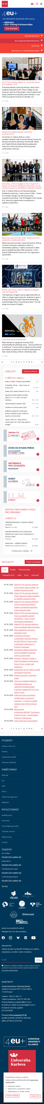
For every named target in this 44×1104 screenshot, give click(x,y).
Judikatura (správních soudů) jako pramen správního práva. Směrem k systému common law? (17, 413)
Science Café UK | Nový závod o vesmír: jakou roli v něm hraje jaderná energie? (17, 422)
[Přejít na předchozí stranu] (2, 362)
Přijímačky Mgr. (24, 569)
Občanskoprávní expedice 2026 (15, 404)
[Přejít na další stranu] (42, 362)
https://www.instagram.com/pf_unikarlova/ (10, 937)
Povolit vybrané (12, 1096)
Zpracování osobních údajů (10, 970)
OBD (3, 786)
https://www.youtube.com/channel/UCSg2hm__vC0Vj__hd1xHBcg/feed (33, 937)
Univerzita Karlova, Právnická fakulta (16, 986)
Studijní (13, 569)
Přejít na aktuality (33, 562)
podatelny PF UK (20, 1015)
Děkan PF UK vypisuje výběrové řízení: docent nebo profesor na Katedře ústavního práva (26, 587)
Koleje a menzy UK (8, 746)
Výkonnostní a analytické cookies (19, 1089)
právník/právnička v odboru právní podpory (19, 523)
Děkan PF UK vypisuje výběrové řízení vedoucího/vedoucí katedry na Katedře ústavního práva (26, 596)
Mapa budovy (7, 837)
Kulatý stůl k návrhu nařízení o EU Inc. (17, 391)
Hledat (37, 4)
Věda (19, 575)
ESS (3, 781)
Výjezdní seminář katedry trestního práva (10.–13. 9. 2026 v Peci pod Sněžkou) (16, 397)
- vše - (4, 569)
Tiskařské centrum (8, 831)
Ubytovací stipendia (9, 762)
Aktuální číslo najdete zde (11, 857)
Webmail (5, 775)
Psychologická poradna (10, 826)
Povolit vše (35, 1096)
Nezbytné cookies (14, 1086)
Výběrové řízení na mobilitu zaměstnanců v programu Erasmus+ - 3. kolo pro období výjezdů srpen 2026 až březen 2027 (25, 701)
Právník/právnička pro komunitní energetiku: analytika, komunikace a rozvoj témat (19, 534)
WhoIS (4, 791)
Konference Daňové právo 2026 (15, 407)
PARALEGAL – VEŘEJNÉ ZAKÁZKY (16, 543)
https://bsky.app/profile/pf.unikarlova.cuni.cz (18, 937)
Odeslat (38, 960)
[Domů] (5, 4)
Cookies (5, 842)
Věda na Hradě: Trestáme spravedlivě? (17, 381)
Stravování (5, 820)
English (32, 4)
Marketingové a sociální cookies (19, 1091)
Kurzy (26, 575)
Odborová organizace (10, 797)
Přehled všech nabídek (20, 551)
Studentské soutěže (9, 757)
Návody (4, 751)
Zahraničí (35, 575)
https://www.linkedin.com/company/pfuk (25, 937)
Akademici (5, 802)
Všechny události (30, 371)
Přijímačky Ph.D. (8, 575)
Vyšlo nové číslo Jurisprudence (26, 721)
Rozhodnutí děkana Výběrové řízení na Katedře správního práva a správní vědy (25, 653)
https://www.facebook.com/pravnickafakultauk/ (3, 937)
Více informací (11, 28)
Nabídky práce (7, 815)
